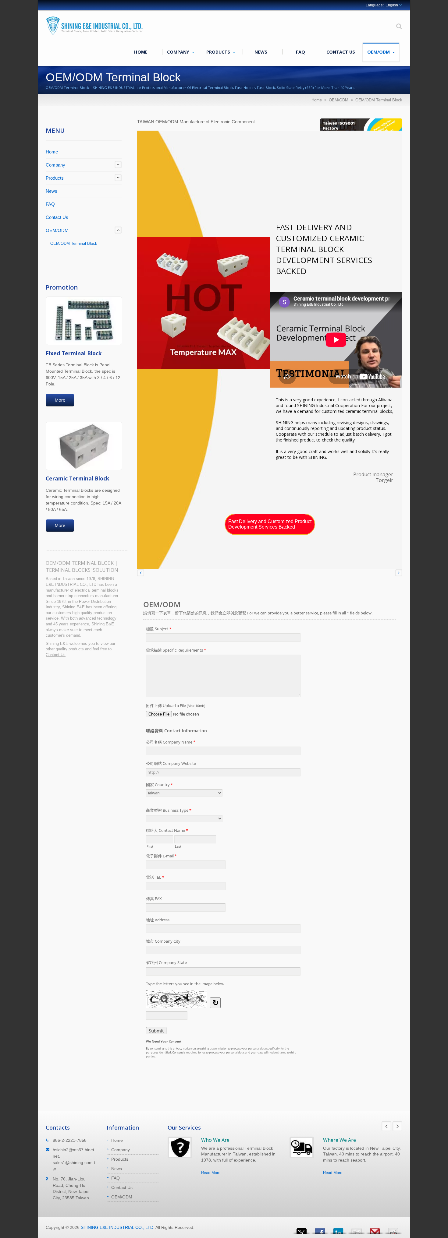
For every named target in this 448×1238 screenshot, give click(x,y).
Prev (386, 1126)
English (392, 5)
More (60, 400)
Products (218, 52)
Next (397, 1126)
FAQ (300, 52)
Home (141, 52)
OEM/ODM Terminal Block (378, 100)
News (260, 52)
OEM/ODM (379, 52)
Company (178, 52)
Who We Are (215, 1140)
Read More (210, 1172)
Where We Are (339, 1140)
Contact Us (340, 52)
